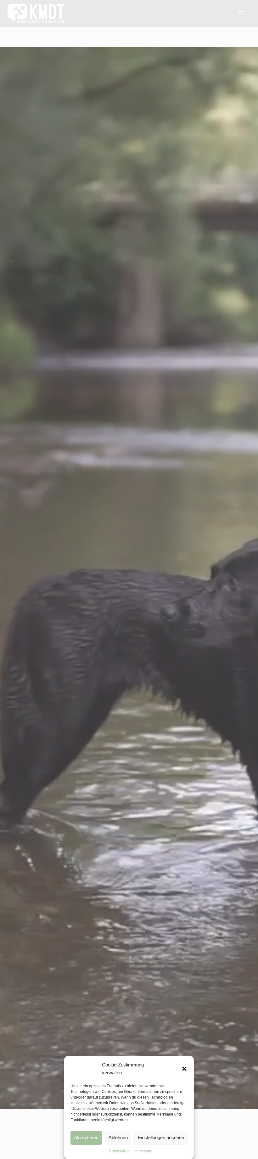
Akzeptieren (86, 1137)
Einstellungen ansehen (161, 1137)
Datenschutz (119, 1151)
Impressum (142, 1151)
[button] (184, 1069)
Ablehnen (118, 1137)
